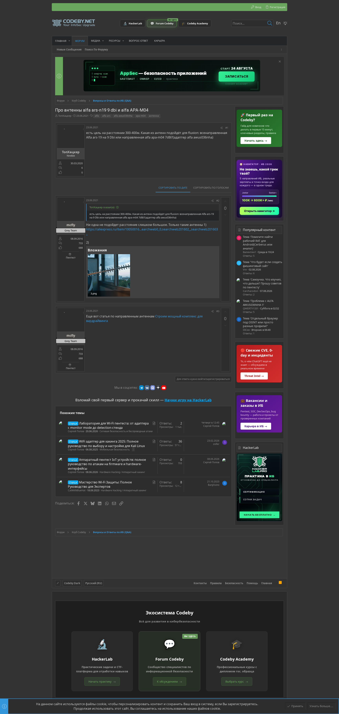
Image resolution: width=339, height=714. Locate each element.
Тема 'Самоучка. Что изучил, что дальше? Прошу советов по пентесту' (262, 283)
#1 (226, 127)
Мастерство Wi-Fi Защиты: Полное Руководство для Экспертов (100, 484)
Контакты (200, 583)
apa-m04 (141, 115)
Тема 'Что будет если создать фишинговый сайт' (262, 264)
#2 (217, 200)
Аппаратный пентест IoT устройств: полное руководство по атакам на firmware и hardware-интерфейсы (107, 464)
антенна (154, 115)
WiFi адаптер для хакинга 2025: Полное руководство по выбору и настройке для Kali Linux (106, 443)
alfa (97, 115)
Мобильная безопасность (115, 449)
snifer (216, 444)
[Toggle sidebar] (282, 49)
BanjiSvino (213, 485)
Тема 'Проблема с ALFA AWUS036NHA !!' (258, 303)
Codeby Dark (72, 583)
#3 (217, 311)
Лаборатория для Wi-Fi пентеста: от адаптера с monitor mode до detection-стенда (108, 425)
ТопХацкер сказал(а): (102, 207)
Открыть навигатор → (259, 211)
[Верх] (275, 583)
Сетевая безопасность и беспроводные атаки (126, 431)
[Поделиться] (221, 128)
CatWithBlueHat (76, 490)
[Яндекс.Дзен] (158, 387)
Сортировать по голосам (211, 187)
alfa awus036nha (123, 115)
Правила (216, 583)
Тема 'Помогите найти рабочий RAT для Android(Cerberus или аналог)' (258, 242)
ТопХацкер (64, 115)
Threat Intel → (254, 376)
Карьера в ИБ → (255, 426)
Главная (266, 583)
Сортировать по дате (173, 187)
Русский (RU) (93, 583)
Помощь (252, 583)
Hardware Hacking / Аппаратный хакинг (122, 472)
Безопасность (234, 583)
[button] (69, 41)
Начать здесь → (255, 140)
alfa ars (106, 115)
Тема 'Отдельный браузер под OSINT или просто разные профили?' (260, 322)
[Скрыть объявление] (279, 62)
